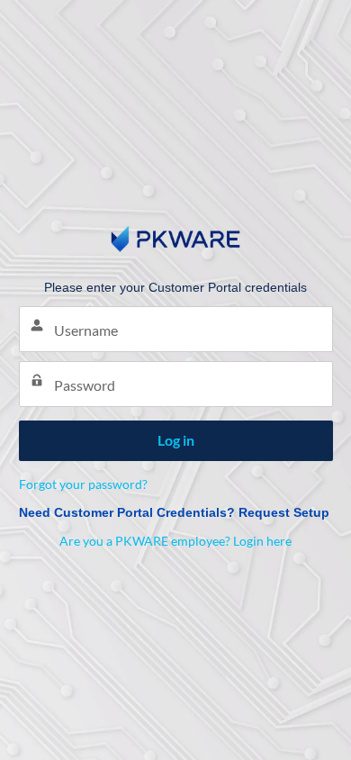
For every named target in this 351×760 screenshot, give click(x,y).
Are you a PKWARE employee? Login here (175, 540)
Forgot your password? (83, 484)
